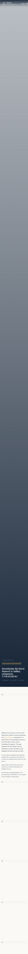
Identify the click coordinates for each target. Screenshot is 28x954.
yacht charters (8, 737)
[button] (24, 3)
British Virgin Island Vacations (12, 663)
